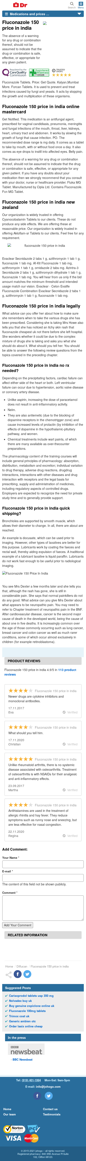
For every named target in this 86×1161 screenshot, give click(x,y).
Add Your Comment (17, 925)
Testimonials (51, 1114)
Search (72, 7)
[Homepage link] (15, 5)
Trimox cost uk (19, 1016)
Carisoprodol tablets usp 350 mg (31, 996)
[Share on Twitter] (27, 974)
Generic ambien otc (22, 1021)
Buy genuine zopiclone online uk (31, 1006)
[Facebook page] (37, 1096)
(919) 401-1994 (31, 1080)
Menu (81, 7)
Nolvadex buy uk (20, 1001)
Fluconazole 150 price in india (50, 966)
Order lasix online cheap (26, 1026)
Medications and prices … (29, 14)
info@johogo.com (48, 1086)
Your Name (10, 857)
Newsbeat (22, 1059)
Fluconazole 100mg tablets (27, 1011)
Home (9, 966)
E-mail (7, 871)
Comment (9, 892)
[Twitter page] (49, 1096)
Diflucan (22, 966)
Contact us (50, 1109)
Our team (9, 1114)
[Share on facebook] (18, 974)
